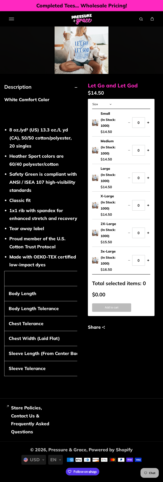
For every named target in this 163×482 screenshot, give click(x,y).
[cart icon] (152, 19)
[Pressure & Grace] (81, 18)
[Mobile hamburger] (11, 18)
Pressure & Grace (67, 449)
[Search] (141, 19)
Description (17, 87)
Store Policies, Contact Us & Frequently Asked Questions (30, 419)
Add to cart (111, 307)
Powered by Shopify (111, 449)
